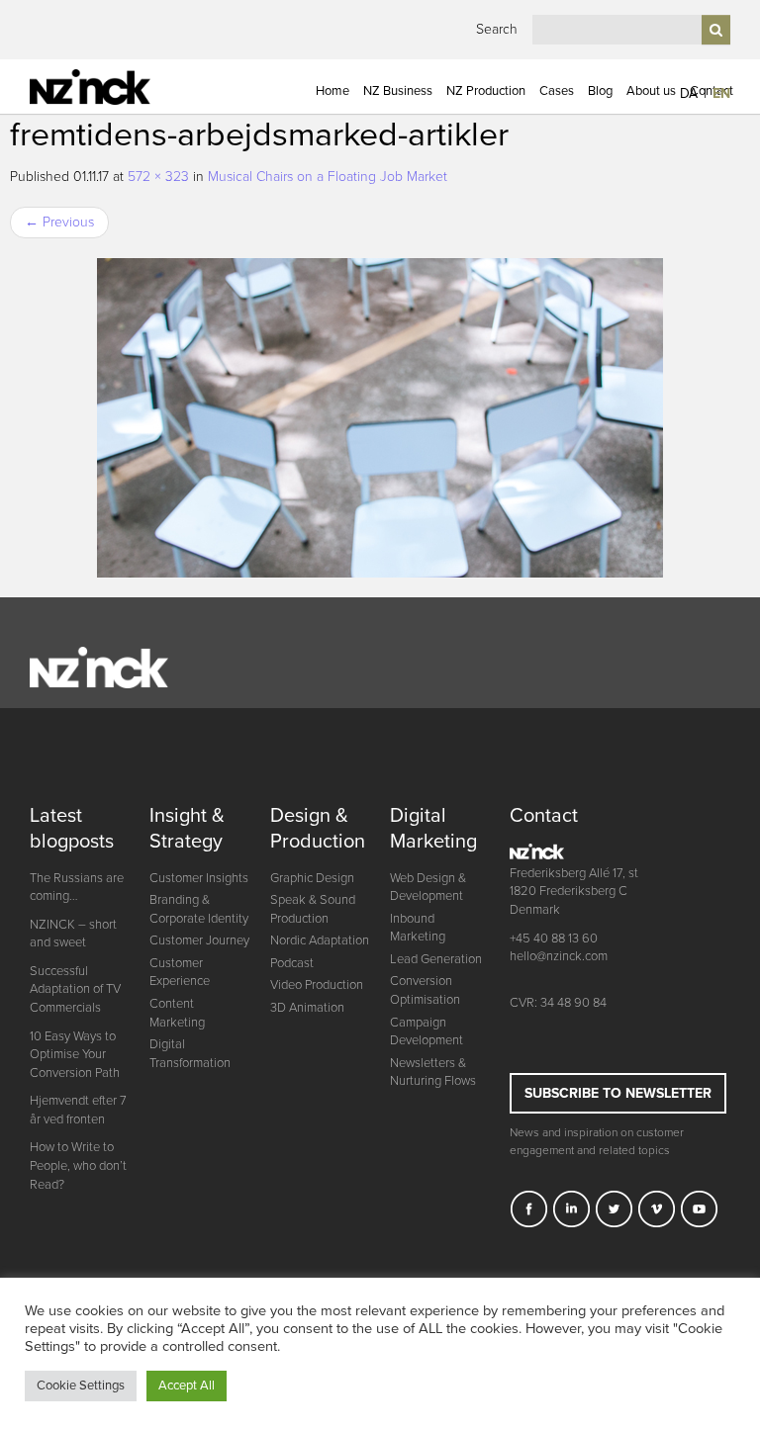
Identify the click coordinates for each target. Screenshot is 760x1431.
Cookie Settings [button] (81, 1385)
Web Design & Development (428, 887)
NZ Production (485, 91)
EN (721, 93)
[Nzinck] (110, 87)
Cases (556, 91)
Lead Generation (436, 959)
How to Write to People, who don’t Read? (78, 1165)
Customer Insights (198, 878)
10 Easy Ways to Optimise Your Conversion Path (75, 1055)
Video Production (316, 985)
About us (651, 91)
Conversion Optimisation (425, 990)
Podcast (292, 963)
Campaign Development (426, 1032)
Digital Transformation (190, 1053)
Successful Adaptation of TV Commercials (75, 989)
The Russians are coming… (77, 887)
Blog (600, 91)
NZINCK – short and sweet (73, 934)
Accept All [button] (186, 1385)
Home (332, 91)
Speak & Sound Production (312, 909)
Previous (59, 222)
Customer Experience (179, 972)
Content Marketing (177, 1013)
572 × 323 (158, 176)
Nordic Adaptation (319, 940)
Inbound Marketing (417, 928)
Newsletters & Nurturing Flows (433, 1072)
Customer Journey (199, 940)
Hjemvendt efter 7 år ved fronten (78, 1110)
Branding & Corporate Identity (198, 909)
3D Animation (307, 1008)
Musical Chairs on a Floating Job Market (327, 176)
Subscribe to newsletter (618, 1093)
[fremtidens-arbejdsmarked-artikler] (380, 418)
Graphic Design (312, 878)
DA (689, 93)
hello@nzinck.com (559, 956)
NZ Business (397, 91)
